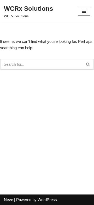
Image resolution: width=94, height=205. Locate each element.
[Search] (88, 64)
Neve (8, 199)
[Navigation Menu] (84, 11)
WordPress (47, 199)
